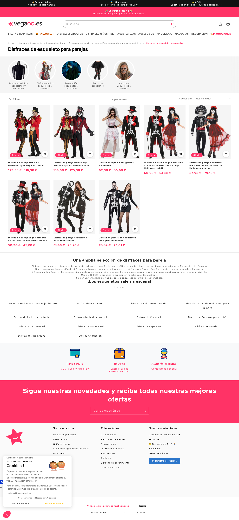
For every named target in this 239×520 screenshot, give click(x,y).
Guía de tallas (108, 435)
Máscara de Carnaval (32, 326)
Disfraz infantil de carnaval (90, 317)
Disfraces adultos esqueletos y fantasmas (18, 86)
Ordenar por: (185, 99)
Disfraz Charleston (90, 336)
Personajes (155, 439)
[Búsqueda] (172, 24)
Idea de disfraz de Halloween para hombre (207, 305)
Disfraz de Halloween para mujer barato (32, 303)
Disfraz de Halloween (90, 303)
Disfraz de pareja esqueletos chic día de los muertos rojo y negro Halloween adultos (163, 165)
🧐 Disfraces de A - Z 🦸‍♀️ (162, 444)
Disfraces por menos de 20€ (164, 435)
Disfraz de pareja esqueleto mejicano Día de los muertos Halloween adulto (205, 165)
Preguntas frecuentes (113, 439)
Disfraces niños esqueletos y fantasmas (45, 86)
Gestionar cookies (111, 468)
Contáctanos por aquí (164, 369)
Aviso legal (59, 453)
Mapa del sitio (60, 439)
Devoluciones (108, 444)
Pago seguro (108, 453)
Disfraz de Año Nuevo (31, 336)
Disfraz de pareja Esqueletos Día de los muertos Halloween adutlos (27, 239)
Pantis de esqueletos (98, 84)
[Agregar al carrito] (44, 154)
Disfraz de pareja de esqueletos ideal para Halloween (117, 239)
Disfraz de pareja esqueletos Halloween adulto (70, 239)
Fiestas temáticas (158, 453)
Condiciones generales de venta (71, 449)
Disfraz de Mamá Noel (90, 326)
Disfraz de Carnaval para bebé (207, 317)
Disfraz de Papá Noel (149, 326)
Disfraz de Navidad (207, 326)
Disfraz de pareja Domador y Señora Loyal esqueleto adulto (71, 164)
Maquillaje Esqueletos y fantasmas (124, 86)
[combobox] (119, 24)
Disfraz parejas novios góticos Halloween (116, 164)
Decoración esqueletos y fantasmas (71, 86)
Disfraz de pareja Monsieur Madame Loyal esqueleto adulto (26, 164)
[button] (20, 34)
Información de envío (112, 449)
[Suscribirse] (145, 411)
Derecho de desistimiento (115, 463)
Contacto (106, 458)
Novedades (155, 449)
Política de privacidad (64, 435)
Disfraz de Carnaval (149, 317)
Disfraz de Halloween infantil (31, 317)
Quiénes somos (61, 444)
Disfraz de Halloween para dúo (148, 303)
